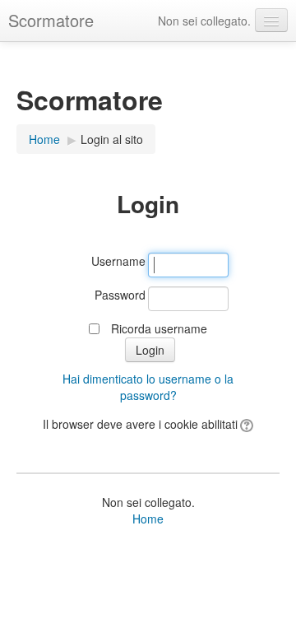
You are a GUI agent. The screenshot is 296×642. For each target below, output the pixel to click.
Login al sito (112, 139)
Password (120, 294)
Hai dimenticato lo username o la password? (148, 386)
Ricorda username (159, 328)
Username (118, 261)
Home (148, 518)
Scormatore (51, 20)
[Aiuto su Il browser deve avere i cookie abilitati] (245, 424)
